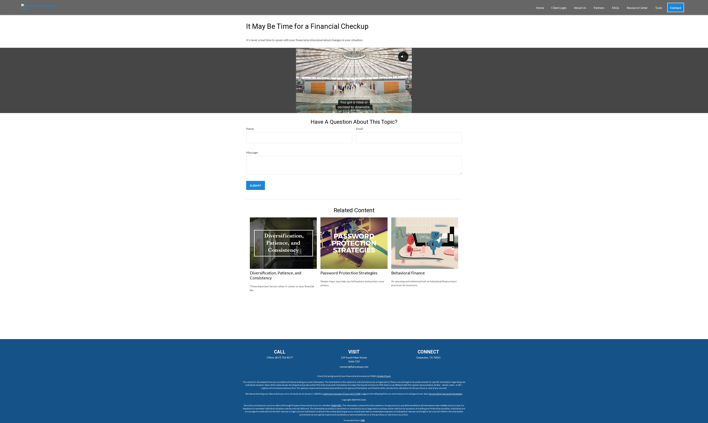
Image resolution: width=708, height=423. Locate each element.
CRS (363, 420)
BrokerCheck (384, 376)
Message (252, 152)
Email (359, 128)
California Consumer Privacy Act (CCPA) (341, 394)
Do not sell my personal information (445, 394)
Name (250, 128)
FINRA (334, 405)
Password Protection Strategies (348, 272)
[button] (540, 7)
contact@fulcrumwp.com (354, 366)
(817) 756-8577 (284, 357)
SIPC (339, 405)
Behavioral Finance (408, 272)
